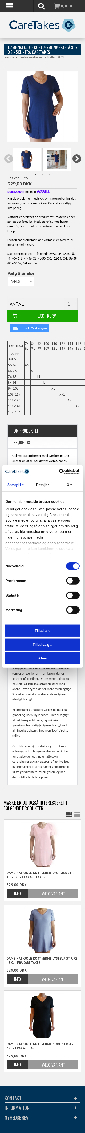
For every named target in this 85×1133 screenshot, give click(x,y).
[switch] (73, 581)
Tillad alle (42, 631)
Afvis (42, 658)
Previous (9, 159)
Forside (9, 57)
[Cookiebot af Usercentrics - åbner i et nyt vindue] (60, 472)
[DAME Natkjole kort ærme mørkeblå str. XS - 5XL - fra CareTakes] (27, 159)
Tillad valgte (42, 644)
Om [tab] (69, 485)
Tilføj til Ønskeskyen (34, 328)
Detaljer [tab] (42, 485)
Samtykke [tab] (15, 485)
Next (77, 159)
